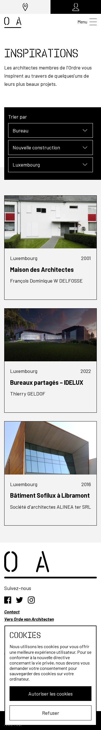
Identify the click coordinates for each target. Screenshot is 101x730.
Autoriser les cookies (50, 693)
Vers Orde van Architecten (29, 619)
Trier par (17, 116)
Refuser (50, 713)
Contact (12, 611)
